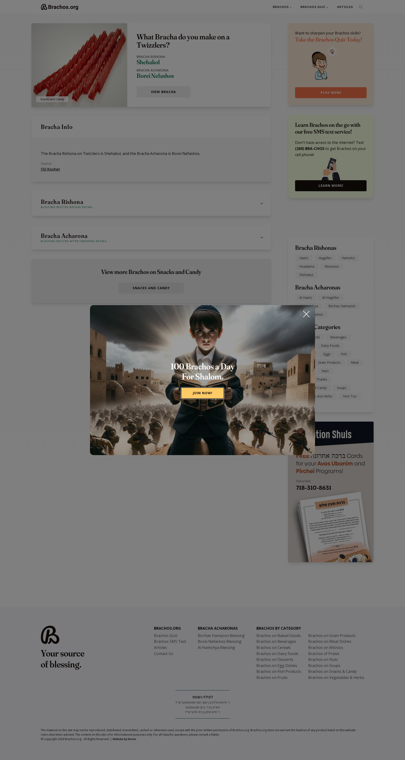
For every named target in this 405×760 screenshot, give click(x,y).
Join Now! (202, 393)
